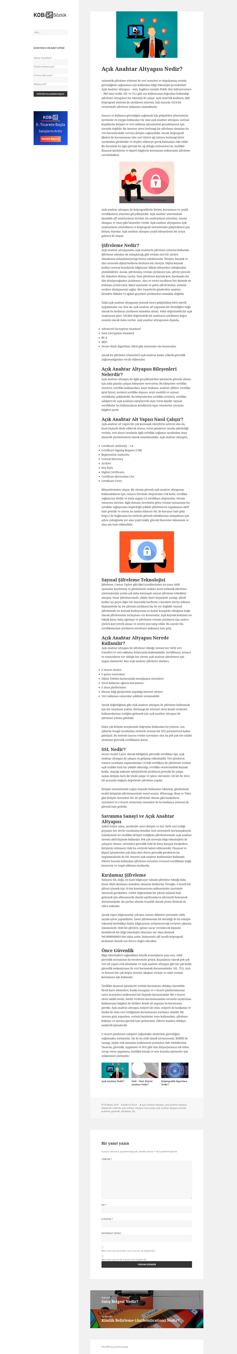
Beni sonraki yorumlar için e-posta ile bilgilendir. (128, 1250)
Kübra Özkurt (130, 1104)
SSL (133, 1111)
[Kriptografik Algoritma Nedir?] (174, 1070)
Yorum (106, 1159)
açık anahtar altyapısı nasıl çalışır (138, 1108)
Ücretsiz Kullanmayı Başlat (50, 94)
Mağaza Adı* (40, 84)
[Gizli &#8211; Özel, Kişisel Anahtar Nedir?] (145, 1070)
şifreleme (126, 1111)
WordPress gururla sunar (114, 1346)
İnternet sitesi (111, 1233)
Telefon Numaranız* (44, 66)
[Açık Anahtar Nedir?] (115, 1070)
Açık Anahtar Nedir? (112, 1081)
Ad (104, 1204)
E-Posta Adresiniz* (43, 75)
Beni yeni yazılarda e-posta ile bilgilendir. (124, 1259)
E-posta (107, 1219)
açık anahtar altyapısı (153, 1104)
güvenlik (115, 1111)
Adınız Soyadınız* (43, 57)
